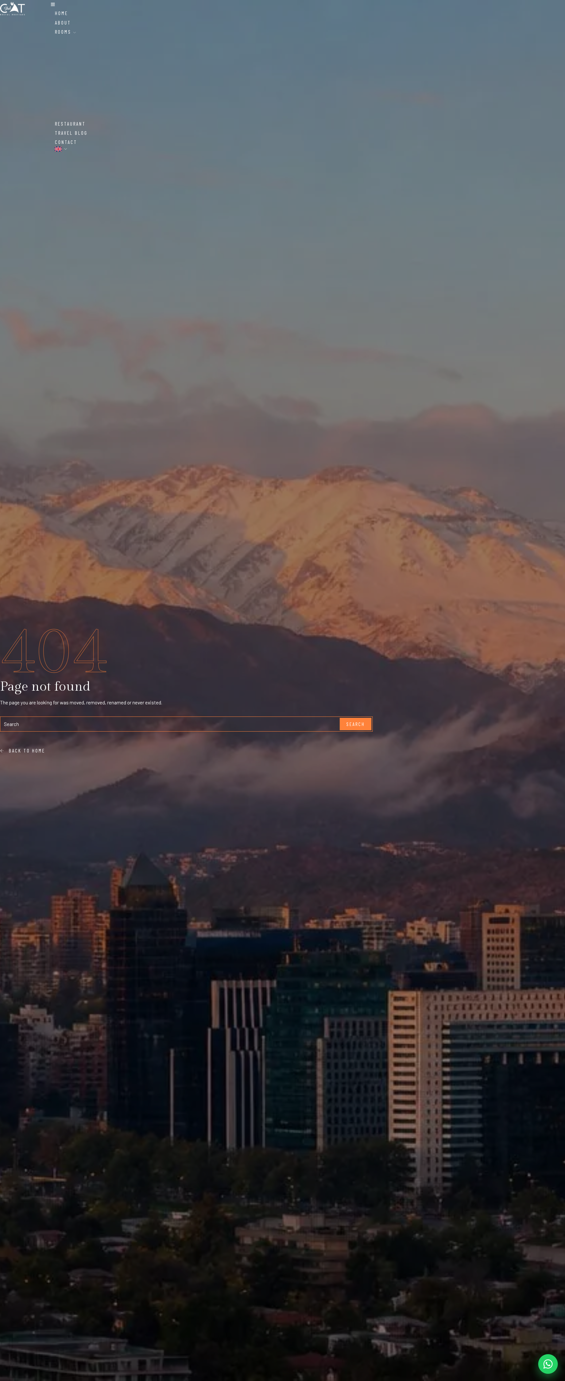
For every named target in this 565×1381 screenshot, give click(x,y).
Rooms (64, 32)
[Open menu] (53, 5)
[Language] (61, 149)
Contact (66, 142)
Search (355, 724)
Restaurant (70, 124)
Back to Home (25, 750)
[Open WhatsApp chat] (548, 1364)
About (63, 23)
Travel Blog (71, 133)
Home (61, 13)
